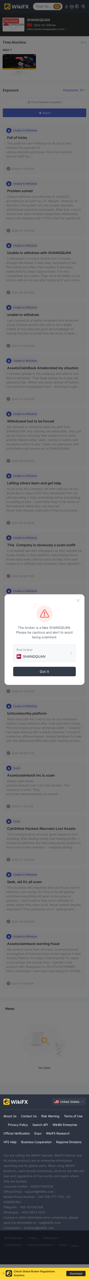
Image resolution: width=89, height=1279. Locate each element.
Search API (40, 1125)
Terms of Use (73, 1116)
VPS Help (10, 1142)
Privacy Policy (18, 1125)
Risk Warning (50, 1116)
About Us (9, 1116)
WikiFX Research (58, 1133)
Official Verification (16, 1133)
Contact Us (29, 1116)
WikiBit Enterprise (64, 1125)
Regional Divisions (68, 1142)
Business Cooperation (36, 1142)
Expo (37, 1133)
